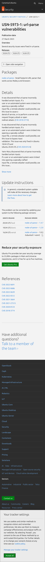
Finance (5, 488)
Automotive (7, 484)
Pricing (5, 455)
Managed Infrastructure (11, 469)
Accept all (10, 555)
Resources (6, 508)
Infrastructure (16, 466)
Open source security (31, 469)
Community (16, 504)
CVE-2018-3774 (21, 120)
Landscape (6, 432)
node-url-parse (8, 78)
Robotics (5, 393)
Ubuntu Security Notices (14, 17)
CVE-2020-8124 (24, 147)
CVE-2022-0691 (8, 285)
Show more (6, 172)
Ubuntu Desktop (9, 410)
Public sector (28, 484)
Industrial (17, 484)
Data (7, 466)
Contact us (8, 498)
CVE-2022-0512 (8, 296)
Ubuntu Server (8, 416)
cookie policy (20, 544)
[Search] (35, 3)
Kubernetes (7, 377)
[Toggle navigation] (42, 9)
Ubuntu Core (7, 405)
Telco (37, 484)
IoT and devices (8, 473)
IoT (3, 399)
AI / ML (5, 388)
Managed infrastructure (12, 382)
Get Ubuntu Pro (10, 264)
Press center (17, 508)
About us (5, 504)
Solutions (6, 460)
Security (5, 427)
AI (2, 466)
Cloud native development (27, 473)
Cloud (4, 421)
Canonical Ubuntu (9, 3)
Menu (40, 3)
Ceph (4, 371)
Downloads (6, 443)
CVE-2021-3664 (8, 299)
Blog (32, 504)
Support (5, 449)
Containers (6, 438)
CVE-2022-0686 (8, 288)
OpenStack (6, 366)
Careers (25, 504)
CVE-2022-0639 (8, 292)
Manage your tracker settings (16, 550)
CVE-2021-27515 (9, 303)
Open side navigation (14, 64)
